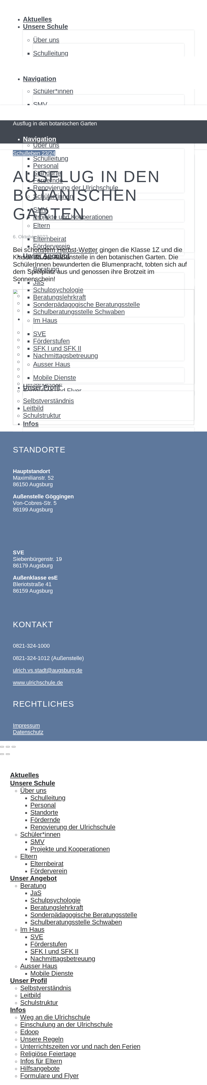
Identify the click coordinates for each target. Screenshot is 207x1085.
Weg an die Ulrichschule (55, 1017)
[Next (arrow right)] (8, 754)
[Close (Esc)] (2, 747)
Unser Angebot (33, 878)
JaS (35, 892)
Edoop (29, 1031)
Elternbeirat (46, 863)
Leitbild (30, 995)
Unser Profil (28, 980)
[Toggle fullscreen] (8, 747)
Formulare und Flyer (49, 1075)
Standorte (44, 812)
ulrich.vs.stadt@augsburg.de (47, 670)
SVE (36, 936)
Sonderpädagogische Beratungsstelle (83, 914)
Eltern (28, 856)
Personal (43, 805)
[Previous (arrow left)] (2, 754)
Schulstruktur (39, 1002)
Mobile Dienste (51, 973)
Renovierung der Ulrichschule (72, 827)
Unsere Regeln (41, 1039)
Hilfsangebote (40, 1068)
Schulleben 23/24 (34, 153)
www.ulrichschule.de (38, 682)
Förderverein (48, 870)
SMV (40, 104)
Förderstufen (48, 944)
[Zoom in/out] (14, 747)
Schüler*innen (40, 834)
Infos (18, 1009)
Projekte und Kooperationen (70, 848)
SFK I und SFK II (54, 951)
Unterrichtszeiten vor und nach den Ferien (80, 1046)
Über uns (33, 790)
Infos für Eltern (41, 1061)
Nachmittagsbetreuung (62, 958)
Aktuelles (37, 19)
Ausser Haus (38, 965)
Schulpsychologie (55, 900)
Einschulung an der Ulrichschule (66, 1024)
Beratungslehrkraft (56, 907)
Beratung (33, 885)
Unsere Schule (45, 26)
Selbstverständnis (45, 987)
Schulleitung (50, 53)
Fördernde (45, 819)
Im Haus (32, 929)
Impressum (26, 725)
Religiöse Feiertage (48, 1053)
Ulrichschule (18, 0)
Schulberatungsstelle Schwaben (76, 922)
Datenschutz (28, 732)
